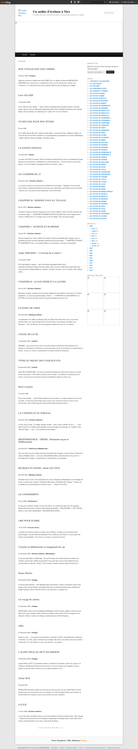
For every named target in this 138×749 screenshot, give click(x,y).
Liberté (34, 341)
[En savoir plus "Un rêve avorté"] (95, 308)
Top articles (54, 748)
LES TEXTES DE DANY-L (97, 128)
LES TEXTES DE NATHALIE (98, 204)
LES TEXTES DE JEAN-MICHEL (100, 174)
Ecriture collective (36, 181)
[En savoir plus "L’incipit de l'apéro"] (95, 292)
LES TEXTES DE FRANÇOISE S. (100, 155)
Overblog (84, 740)
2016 (91, 270)
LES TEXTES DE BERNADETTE (100, 106)
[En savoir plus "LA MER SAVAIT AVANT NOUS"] (95, 325)
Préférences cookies (114, 748)
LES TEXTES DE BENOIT (97, 103)
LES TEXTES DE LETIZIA (98, 182)
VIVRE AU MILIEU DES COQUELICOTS (39, 360)
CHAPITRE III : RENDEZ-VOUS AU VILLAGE (42, 200)
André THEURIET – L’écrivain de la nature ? (40, 253)
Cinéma (32, 76)
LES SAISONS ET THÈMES (98, 91)
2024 (91, 251)
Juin (93, 233)
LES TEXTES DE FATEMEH (98, 145)
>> (62, 728)
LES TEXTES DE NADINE (97, 201)
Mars (93, 241)
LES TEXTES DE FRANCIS (98, 150)
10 (57, 728)
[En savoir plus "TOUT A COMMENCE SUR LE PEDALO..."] (112, 308)
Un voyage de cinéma (28, 599)
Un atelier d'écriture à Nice (51, 11)
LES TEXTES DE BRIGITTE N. (99, 113)
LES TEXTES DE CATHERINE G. (100, 120)
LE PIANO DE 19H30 (29, 308)
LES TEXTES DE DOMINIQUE (99, 130)
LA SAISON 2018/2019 (29, 148)
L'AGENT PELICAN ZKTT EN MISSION (38, 652)
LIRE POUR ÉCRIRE (29, 520)
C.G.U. (81, 748)
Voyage (34, 580)
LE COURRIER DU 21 (29, 174)
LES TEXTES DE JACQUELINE (99, 172)
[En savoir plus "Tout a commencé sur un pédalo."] (112, 292)
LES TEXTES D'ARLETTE (98, 98)
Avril (93, 238)
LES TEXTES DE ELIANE (97, 135)
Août (93, 228)
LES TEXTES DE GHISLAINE (99, 162)
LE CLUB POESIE (95, 84)
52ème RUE (24, 678)
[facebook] (71, 2)
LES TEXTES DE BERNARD (98, 108)
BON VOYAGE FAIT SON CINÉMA (36, 69)
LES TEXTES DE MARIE (97, 189)
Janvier (94, 246)
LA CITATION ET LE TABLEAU (34, 413)
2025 (91, 248)
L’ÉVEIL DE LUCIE (28, 334)
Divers (32, 155)
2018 (91, 265)
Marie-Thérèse (25, 573)
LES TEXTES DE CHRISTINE (99, 125)
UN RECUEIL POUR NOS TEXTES (36, 121)
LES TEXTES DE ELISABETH (99, 137)
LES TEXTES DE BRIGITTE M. (99, 111)
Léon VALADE (25, 95)
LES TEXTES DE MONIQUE (98, 199)
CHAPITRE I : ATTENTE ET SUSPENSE (38, 226)
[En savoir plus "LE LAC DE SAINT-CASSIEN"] (112, 325)
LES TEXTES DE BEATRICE (98, 101)
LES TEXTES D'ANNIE (96, 96)
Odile (21, 625)
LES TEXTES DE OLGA (97, 209)
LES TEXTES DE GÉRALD (98, 157)
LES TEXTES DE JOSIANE (98, 177)
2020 (91, 260)
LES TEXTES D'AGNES (97, 93)
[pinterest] (78, 2)
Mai (93, 236)
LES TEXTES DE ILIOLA (97, 169)
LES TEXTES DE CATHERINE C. (100, 118)
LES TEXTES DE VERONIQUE (99, 213)
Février (94, 243)
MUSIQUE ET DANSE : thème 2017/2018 (39, 468)
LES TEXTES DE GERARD (98, 160)
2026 (91, 226)
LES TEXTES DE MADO (97, 187)
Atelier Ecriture (31, 748)
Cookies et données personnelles (95, 748)
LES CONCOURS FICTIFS (98, 88)
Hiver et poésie (25, 386)
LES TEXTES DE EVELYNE (98, 142)
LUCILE (22, 704)
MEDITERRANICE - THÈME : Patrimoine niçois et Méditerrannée (43, 440)
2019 (91, 263)
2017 (91, 268)
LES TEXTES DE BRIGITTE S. (99, 115)
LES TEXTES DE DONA (97, 133)
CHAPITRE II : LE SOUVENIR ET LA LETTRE (42, 281)
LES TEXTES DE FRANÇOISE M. (100, 152)
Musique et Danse (35, 315)
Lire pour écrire (33, 527)
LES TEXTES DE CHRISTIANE (99, 123)
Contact (32, 55)
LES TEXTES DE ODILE (97, 206)
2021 (91, 258)
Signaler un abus (72, 748)
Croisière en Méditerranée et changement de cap (41, 547)
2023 (91, 253)
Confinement (32, 501)
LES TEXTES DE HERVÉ (97, 164)
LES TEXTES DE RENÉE (97, 211)
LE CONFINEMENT (28, 494)
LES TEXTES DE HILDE (97, 167)
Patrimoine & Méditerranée (38, 448)
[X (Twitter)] (75, 2)
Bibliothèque (50, 554)
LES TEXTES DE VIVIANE (98, 216)
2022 (91, 255)
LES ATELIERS (94, 86)
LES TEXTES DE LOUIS (97, 184)
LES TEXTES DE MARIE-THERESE (101, 191)
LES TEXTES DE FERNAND (98, 147)
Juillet (94, 231)
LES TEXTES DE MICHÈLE (98, 194)
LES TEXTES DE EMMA (97, 140)
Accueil (24, 55)
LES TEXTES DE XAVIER (97, 218)
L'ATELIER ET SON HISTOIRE (99, 81)
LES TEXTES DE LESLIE (97, 179)
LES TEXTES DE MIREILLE (98, 196)
